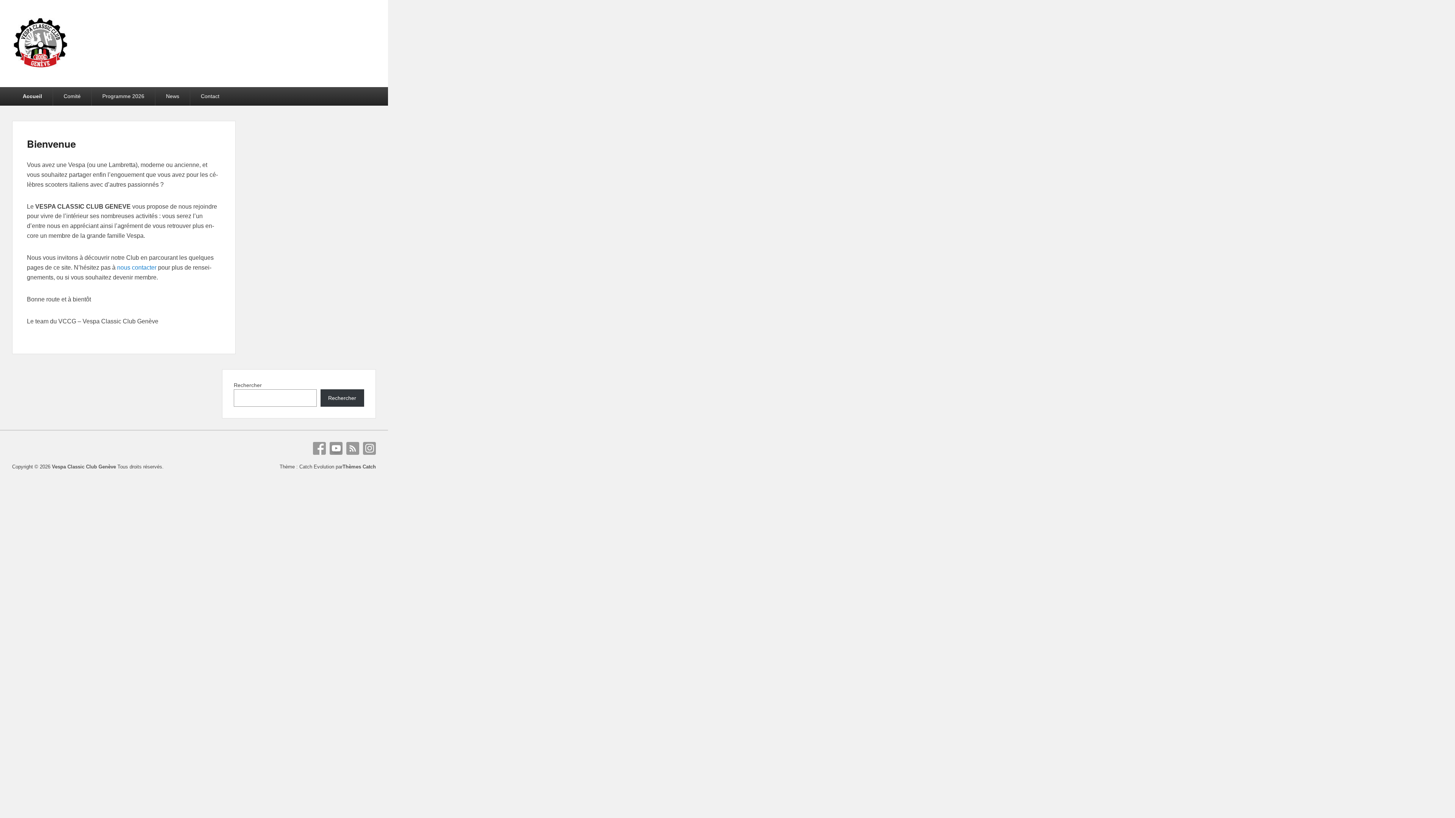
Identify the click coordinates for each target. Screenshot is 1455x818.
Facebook (319, 448)
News (172, 96)
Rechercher (248, 385)
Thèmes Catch (359, 467)
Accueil (32, 96)
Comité (72, 96)
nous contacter (136, 267)
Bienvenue (51, 144)
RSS (352, 448)
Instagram (369, 448)
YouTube (336, 448)
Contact (210, 96)
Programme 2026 (123, 96)
